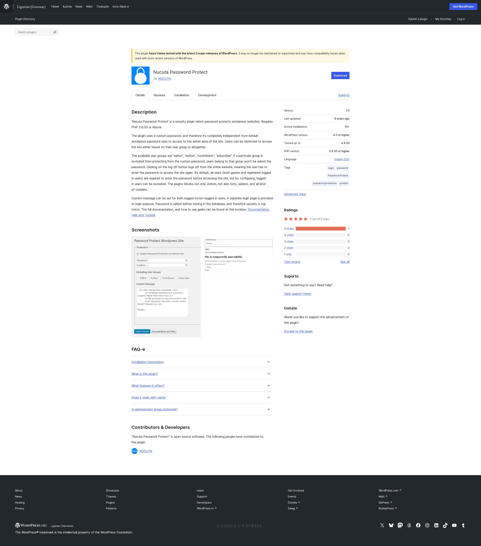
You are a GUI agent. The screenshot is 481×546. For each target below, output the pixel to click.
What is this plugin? (145, 374)
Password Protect (338, 175)
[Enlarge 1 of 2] (196, 241)
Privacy (19, 508)
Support (202, 496)
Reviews (159, 95)
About (19, 490)
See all (344, 262)
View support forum (297, 294)
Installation (181, 95)
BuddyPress (388, 508)
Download (340, 75)
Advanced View (295, 194)
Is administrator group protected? (155, 409)
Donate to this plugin (298, 331)
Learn (200, 490)
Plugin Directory (25, 18)
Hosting (20, 502)
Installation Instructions (148, 362)
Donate (294, 502)
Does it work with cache (149, 397)
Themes (111, 496)
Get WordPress (463, 6)
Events (292, 496)
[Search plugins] (55, 32)
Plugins (110, 502)
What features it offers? (148, 386)
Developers (204, 502)
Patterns (111, 508)
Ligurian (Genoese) (62, 525)
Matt (383, 496)
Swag (293, 508)
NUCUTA (164, 78)
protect (344, 183)
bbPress (385, 502)
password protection (325, 183)
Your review (292, 262)
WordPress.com (390, 490)
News (18, 496)
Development (207, 95)
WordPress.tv (207, 508)
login (331, 168)
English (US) (341, 159)
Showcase (112, 490)
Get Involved (296, 490)
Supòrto (343, 95)
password (342, 168)
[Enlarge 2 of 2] (268, 241)
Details (140, 95)
